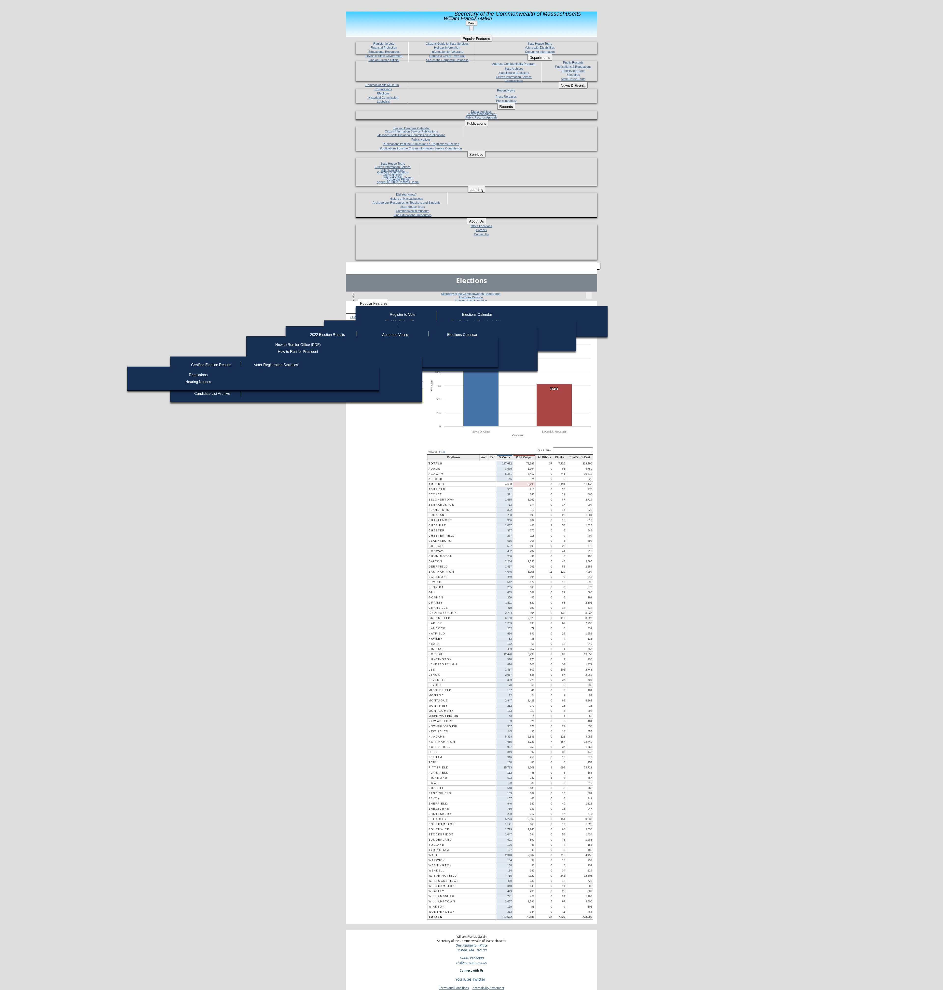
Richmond (438, 777)
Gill (432, 592)
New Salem (439, 731)
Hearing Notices (198, 382)
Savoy (434, 798)
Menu (471, 23)
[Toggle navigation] (589, 295)
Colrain (436, 545)
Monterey (438, 705)
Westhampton (442, 885)
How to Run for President (298, 351)
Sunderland (440, 839)
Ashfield (437, 489)
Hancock (437, 628)
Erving (435, 582)
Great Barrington (443, 612)
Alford (436, 478)
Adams (434, 468)
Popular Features (374, 303)
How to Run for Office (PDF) (298, 345)
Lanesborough (443, 664)
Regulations (198, 375)
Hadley (435, 623)
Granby (436, 602)
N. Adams (437, 736)
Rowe (434, 782)
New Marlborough (443, 726)
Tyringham (439, 849)
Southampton (442, 824)
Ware (433, 855)
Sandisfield (440, 793)
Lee (432, 669)
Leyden (435, 685)
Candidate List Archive (212, 393)
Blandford (439, 509)
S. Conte (504, 457)
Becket (435, 494)
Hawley (436, 638)
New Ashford (441, 721)
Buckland (438, 515)
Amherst (437, 484)
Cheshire (437, 525)
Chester (437, 530)
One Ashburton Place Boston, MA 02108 (472, 947)
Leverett (437, 679)
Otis (433, 752)
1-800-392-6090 (471, 958)
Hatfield (437, 633)
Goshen (436, 597)
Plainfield (439, 772)
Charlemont (440, 520)
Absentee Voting (395, 334)
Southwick (439, 829)
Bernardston (442, 504)
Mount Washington (443, 715)
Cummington (441, 556)
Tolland (436, 844)
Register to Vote (402, 314)
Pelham (435, 757)
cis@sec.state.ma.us (471, 962)
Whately (436, 891)
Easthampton (441, 571)
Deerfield (438, 566)
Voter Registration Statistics (276, 365)
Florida (436, 587)
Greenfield (440, 618)
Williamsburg (442, 896)
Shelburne (439, 808)
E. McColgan (524, 457)
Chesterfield (442, 535)
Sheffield (438, 803)
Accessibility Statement (488, 988)
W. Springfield (443, 875)
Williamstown (442, 901)
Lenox (434, 674)
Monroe (436, 695)
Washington (440, 865)
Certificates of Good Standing (397, 184)
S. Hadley (438, 819)
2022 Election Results (327, 334)
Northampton (442, 741)
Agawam (436, 473)
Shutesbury (440, 813)
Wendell (437, 870)
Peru (433, 762)
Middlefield (440, 690)
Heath (434, 643)
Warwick (437, 860)
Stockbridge (441, 834)
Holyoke (437, 654)
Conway (436, 551)
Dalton (435, 561)
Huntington (440, 659)
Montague (438, 700)
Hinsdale (437, 648)
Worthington (442, 911)
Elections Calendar (477, 314)
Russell (436, 788)
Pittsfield (439, 767)
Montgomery (441, 710)
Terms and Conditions (454, 988)
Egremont (438, 576)
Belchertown (442, 499)
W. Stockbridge (444, 880)
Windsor (437, 906)
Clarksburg (440, 540)
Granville (438, 607)
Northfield (440, 746)
